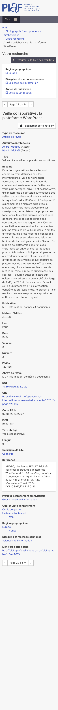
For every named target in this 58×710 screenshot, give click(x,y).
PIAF (5, 27)
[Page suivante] (31, 104)
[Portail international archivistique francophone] (29, 8)
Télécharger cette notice (37, 125)
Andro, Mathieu (11, 146)
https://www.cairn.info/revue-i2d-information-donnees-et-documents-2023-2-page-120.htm (28, 400)
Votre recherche (15, 38)
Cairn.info (8, 453)
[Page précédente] (5, 104)
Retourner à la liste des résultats (34, 60)
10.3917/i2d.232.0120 (14, 386)
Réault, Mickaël (11, 150)
